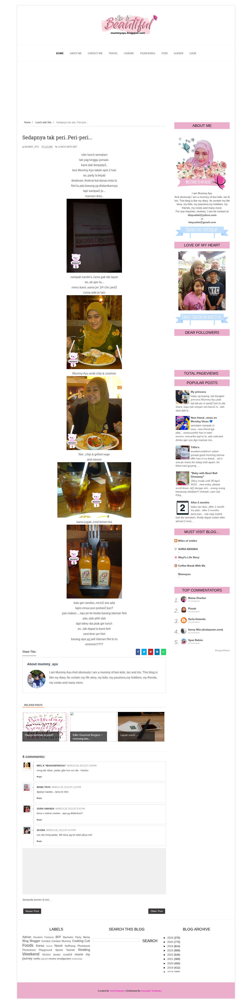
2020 (170, 963)
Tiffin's (195, 447)
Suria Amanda (197, 619)
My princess (198, 391)
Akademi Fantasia (43, 937)
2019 (170, 967)
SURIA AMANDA (45, 808)
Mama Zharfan (197, 597)
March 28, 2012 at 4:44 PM (61, 830)
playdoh (44, 959)
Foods (27, 945)
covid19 (67, 954)
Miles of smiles (187, 540)
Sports (59, 949)
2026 (170, 937)
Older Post (157, 911)
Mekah (49, 946)
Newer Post (32, 911)
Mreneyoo (184, 574)
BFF (58, 937)
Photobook (83, 945)
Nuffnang (70, 945)
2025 (170, 941)
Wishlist (46, 954)
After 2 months (200, 502)
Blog (25, 941)
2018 (170, 971)
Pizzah (192, 608)
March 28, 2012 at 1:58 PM (81, 765)
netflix (36, 958)
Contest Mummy (61, 941)
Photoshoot (29, 949)
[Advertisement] (126, 89)
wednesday (77, 959)
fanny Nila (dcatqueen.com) (205, 629)
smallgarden (64, 958)
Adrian (26, 937)
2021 (170, 958)
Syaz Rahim (195, 640)
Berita (86, 937)
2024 (170, 946)
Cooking (77, 941)
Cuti (87, 941)
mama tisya (44, 787)
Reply (39, 777)
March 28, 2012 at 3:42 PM (70, 808)
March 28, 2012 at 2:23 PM (66, 787)
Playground (45, 949)
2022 (170, 954)
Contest (45, 941)
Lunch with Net (67, 147)
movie (79, 954)
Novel (58, 945)
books (56, 954)
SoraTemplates (117, 991)
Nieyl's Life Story (188, 557)
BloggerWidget (222, 650)
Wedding (84, 950)
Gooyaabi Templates (151, 991)
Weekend (30, 954)
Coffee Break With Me (191, 565)
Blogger (35, 941)
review (52, 958)
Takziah (70, 949)
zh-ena (41, 830)
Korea (40, 945)
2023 (170, 950)
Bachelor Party (72, 937)
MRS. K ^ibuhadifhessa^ (51, 765)
